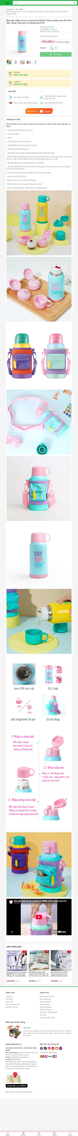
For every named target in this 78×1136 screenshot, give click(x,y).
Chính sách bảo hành (13, 1004)
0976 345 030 (20, 84)
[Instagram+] (49, 1048)
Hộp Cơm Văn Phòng (47, 1018)
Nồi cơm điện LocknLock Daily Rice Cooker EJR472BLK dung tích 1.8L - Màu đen (38, 974)
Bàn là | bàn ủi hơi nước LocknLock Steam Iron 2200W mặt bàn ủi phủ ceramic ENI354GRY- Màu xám (15, 974)
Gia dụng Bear (45, 1004)
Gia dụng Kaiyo (45, 999)
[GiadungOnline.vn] (6, 3)
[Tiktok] (45, 1048)
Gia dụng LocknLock (47, 996)
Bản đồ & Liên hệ (12, 1007)
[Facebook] (41, 1048)
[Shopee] (56, 1048)
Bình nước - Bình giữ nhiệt (48, 1012)
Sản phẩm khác (14, 946)
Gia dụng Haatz (45, 1002)
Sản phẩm (19, 9)
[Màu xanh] (51, 48)
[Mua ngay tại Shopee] (39, 111)
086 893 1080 (16, 1059)
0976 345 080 (20, 75)
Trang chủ (10, 9)
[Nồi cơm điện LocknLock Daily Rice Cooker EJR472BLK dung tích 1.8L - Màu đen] (39, 960)
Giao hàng (9, 1002)
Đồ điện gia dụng (46, 1010)
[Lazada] (60, 1048)
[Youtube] (52, 1048)
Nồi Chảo (43, 1015)
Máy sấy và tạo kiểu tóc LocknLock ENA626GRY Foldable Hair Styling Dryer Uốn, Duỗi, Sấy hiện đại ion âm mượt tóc (61, 974)
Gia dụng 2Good (45, 1007)
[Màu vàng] (56, 48)
